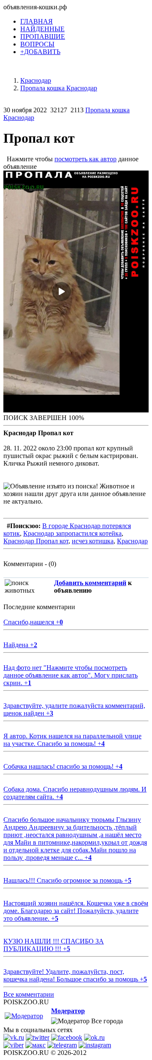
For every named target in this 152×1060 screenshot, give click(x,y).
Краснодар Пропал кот (35, 541)
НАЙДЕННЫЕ (42, 29)
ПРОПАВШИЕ (42, 36)
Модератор (68, 1010)
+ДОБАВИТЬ (40, 51)
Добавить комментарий (90, 582)
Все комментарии (28, 994)
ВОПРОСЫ (37, 44)
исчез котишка (93, 541)
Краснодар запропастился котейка (72, 533)
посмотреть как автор (85, 159)
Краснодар (132, 541)
